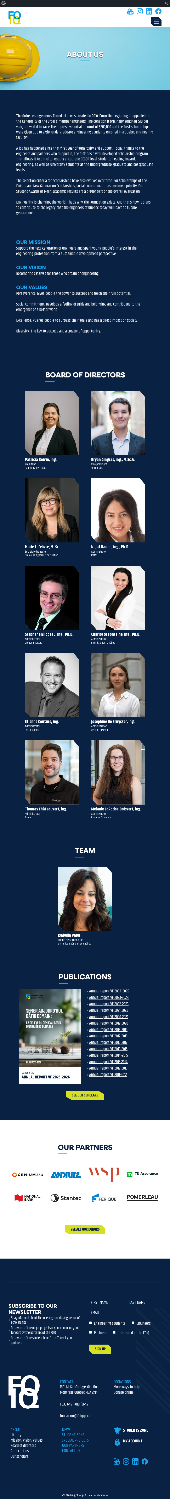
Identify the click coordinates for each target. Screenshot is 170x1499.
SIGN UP (100, 1349)
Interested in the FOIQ (133, 1333)
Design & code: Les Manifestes (92, 1496)
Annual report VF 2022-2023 (109, 1004)
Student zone (73, 1435)
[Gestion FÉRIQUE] (104, 1200)
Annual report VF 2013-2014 (108, 1062)
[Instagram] (140, 11)
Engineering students (109, 1323)
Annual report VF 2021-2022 (108, 1010)
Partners (100, 1333)
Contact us (71, 1450)
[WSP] (104, 1177)
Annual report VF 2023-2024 (109, 998)
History (16, 1435)
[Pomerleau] (142, 1200)
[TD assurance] (142, 1176)
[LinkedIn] (149, 11)
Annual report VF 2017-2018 (108, 1036)
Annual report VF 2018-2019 (108, 1030)
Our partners (73, 1445)
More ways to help (127, 1387)
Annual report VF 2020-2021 (108, 1017)
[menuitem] (3, 3)
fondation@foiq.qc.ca (75, 1416)
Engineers (143, 1323)
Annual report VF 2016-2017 (108, 1042)
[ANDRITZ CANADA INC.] (66, 1177)
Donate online (124, 1392)
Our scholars (20, 1456)
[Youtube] (130, 11)
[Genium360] (27, 1177)
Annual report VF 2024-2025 (109, 991)
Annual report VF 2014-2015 (108, 1055)
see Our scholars (85, 1095)
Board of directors (23, 1446)
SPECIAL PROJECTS (75, 1440)
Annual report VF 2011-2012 (108, 1075)
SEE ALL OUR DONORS (85, 1229)
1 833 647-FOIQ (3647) (75, 1404)
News (66, 1429)
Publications (20, 1451)
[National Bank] (27, 1200)
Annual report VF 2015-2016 (108, 1049)
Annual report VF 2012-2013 (108, 1068)
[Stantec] (66, 1200)
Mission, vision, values (27, 1440)
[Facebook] (158, 11)
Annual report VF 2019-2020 (108, 1023)
